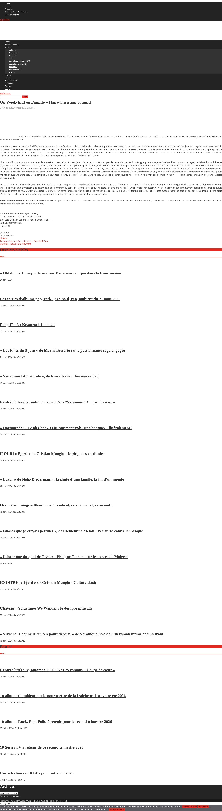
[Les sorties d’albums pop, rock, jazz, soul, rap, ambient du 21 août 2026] (7, 292)
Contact (8, 6)
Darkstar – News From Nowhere (15, 243)
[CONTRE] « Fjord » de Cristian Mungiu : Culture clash (48, 582)
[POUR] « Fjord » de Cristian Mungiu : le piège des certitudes (52, 453)
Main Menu (5, 93)
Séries (7, 78)
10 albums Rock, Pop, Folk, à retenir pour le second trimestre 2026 (56, 721)
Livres (12, 72)
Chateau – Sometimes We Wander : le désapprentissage (46, 608)
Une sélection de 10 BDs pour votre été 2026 (36, 773)
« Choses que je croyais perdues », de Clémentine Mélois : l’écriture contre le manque (71, 531)
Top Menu (5, 19)
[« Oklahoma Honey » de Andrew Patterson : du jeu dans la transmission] (7, 266)
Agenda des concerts (18, 64)
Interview (13, 66)
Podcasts (8, 86)
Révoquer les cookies (10, 796)
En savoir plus (203, 807)
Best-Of (8, 89)
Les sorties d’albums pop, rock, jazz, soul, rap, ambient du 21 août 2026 (60, 299)
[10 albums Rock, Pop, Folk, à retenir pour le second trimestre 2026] (7, 715)
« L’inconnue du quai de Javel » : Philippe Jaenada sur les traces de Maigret (64, 557)
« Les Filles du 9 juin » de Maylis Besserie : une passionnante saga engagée (62, 350)
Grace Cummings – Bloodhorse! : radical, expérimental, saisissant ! (56, 505)
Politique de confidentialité (16, 12)
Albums (12, 50)
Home (7, 3)
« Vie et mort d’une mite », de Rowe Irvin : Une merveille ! (49, 376)
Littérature (9, 83)
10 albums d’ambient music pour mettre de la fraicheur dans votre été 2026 (63, 696)
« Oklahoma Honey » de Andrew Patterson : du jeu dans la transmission (60, 273)
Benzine (31, 107)
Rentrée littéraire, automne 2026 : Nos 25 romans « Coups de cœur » (57, 402)
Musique (8, 47)
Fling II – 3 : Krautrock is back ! (27, 325)
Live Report (14, 53)
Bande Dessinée (11, 80)
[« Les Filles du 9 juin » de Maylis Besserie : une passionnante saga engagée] (7, 343)
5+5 (10, 58)
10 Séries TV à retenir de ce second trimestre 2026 (41, 747)
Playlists (12, 55)
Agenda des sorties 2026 (19, 61)
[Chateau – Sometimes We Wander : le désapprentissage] (7, 601)
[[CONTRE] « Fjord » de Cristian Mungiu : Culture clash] (7, 575)
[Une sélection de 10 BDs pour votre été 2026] (7, 766)
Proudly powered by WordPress (15, 800)
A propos (8, 9)
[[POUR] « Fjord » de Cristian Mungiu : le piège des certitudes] (7, 447)
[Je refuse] (210, 807)
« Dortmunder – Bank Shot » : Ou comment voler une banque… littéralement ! (66, 428)
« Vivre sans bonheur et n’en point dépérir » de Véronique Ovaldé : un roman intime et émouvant (81, 634)
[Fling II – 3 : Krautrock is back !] (7, 318)
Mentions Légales (12, 14)
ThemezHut (61, 800)
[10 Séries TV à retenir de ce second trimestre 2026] (7, 740)
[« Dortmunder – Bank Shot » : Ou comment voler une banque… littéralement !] (7, 421)
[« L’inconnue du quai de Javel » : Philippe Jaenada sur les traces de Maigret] (7, 550)
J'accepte (186, 807)
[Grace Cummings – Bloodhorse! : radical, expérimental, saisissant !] (7, 498)
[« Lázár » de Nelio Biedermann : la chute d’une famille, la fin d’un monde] (7, 472)
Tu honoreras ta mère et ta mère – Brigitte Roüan (24, 241)
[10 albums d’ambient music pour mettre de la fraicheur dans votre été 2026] (7, 689)
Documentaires (15, 69)
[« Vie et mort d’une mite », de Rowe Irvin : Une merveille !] (7, 369)
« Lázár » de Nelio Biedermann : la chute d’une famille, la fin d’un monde (62, 479)
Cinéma (8, 75)
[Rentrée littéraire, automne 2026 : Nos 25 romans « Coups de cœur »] (7, 395)
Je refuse (194, 807)
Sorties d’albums (12, 44)
